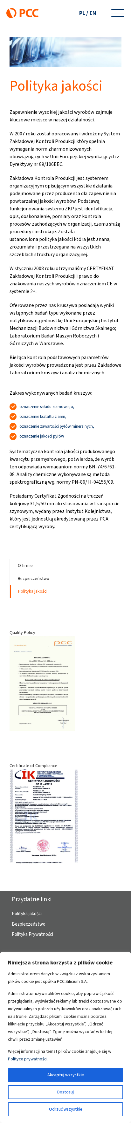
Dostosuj (65, 1092)
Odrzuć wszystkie (65, 1109)
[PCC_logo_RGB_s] (22, 10)
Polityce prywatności (27, 1059)
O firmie (25, 565)
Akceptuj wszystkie (65, 1075)
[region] (65, 1037)
